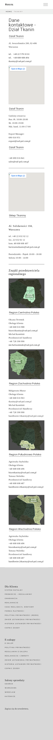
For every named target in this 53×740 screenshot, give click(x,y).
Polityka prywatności (17, 647)
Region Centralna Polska (24, 312)
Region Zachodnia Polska (24, 383)
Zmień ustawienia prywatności (22, 619)
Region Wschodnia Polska (25, 529)
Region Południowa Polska (25, 454)
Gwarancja (11, 598)
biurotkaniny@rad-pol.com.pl (23, 472)
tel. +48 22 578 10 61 (19, 54)
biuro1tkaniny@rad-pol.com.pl (23, 330)
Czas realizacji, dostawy (19, 607)
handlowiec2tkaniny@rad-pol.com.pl (26, 487)
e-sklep (9, 643)
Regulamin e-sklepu (16, 651)
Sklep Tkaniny (17, 215)
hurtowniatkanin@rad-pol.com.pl (24, 247)
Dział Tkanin (16, 36)
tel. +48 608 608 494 (19, 57)
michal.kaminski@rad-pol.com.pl (24, 345)
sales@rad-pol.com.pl (19, 161)
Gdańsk (9, 684)
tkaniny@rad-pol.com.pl (20, 61)
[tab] (16, 36)
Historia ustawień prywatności (23, 623)
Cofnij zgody (12, 628)
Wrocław (10, 692)
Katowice (10, 696)
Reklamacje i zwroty (17, 656)
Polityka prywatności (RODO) (22, 615)
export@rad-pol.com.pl (19, 141)
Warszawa (11, 688)
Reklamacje (11, 603)
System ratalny (14, 590)
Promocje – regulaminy (18, 594)
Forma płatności (14, 611)
